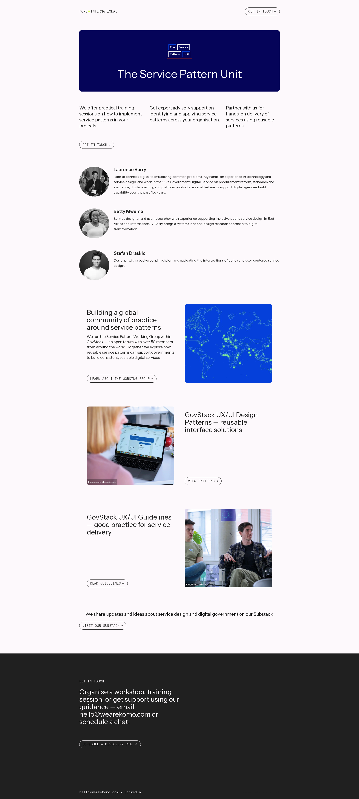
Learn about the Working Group (120, 378)
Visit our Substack (100, 625)
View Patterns (201, 481)
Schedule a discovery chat (108, 744)
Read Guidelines (105, 583)
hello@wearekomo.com (115, 714)
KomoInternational (98, 11)
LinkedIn (133, 792)
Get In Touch (260, 11)
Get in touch (94, 144)
